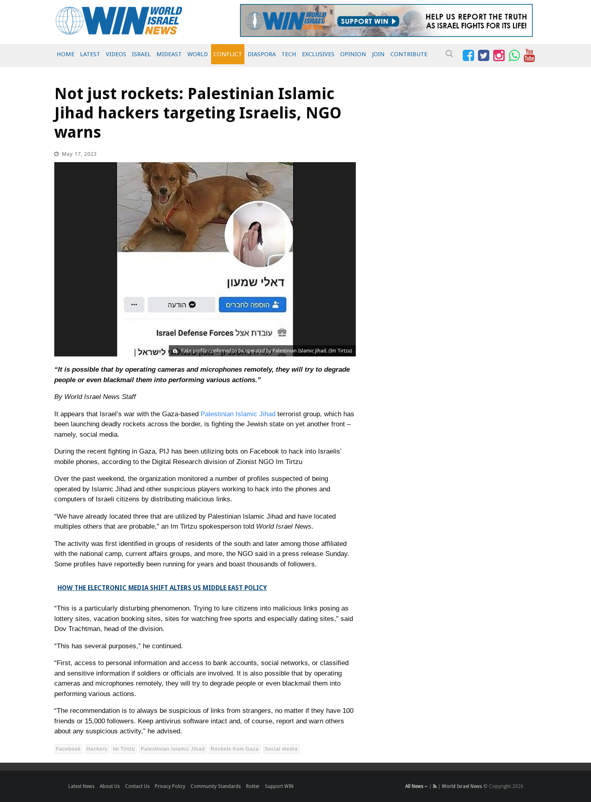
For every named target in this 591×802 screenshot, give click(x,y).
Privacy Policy (170, 786)
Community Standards (216, 786)
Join (378, 54)
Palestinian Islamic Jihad (238, 414)
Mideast (169, 54)
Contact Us (137, 786)
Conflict (227, 54)
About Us (110, 786)
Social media (281, 749)
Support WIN (279, 786)
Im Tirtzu (124, 749)
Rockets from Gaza (235, 749)
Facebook (68, 749)
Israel (141, 54)
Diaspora (262, 54)
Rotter (253, 786)
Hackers (96, 749)
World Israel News (462, 786)
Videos (116, 54)
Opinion (353, 54)
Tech (288, 54)
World (197, 54)
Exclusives (318, 54)
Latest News (81, 786)
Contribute (408, 54)
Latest (90, 54)
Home (65, 54)
